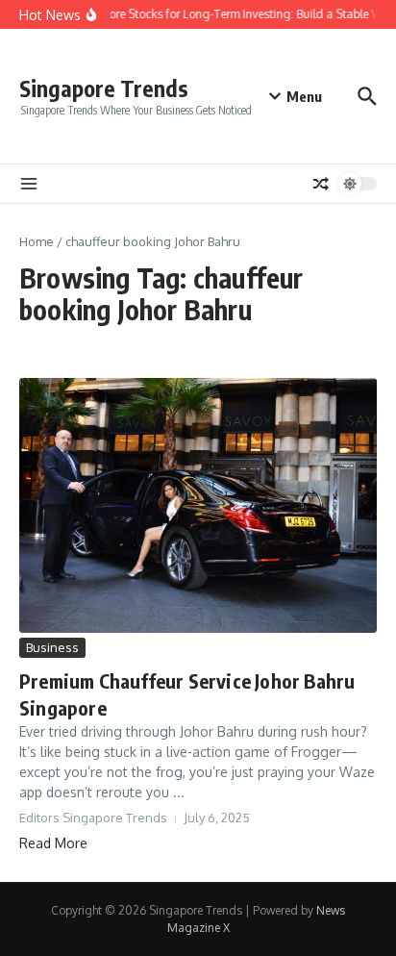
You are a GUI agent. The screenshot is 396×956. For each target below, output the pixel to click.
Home (36, 241)
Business (52, 647)
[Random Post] (321, 183)
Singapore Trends (103, 88)
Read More (53, 843)
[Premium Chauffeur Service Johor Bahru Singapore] (198, 505)
